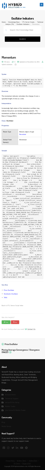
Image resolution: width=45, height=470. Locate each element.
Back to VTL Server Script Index (12, 305)
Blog (3, 422)
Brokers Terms (21, 461)
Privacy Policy (10, 461)
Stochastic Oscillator (11, 294)
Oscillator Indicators (22, 24)
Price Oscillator (9, 290)
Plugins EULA (26, 463)
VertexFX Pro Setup (12, 402)
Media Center (6, 426)
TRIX (5, 297)
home (4, 22)
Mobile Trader (10, 406)
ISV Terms (17, 463)
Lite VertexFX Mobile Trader (15, 410)
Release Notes (10, 395)
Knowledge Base (14, 22)
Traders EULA (33, 461)
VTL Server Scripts (28, 22)
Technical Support (11, 399)
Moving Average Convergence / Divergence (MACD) (20, 351)
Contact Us (31, 329)
